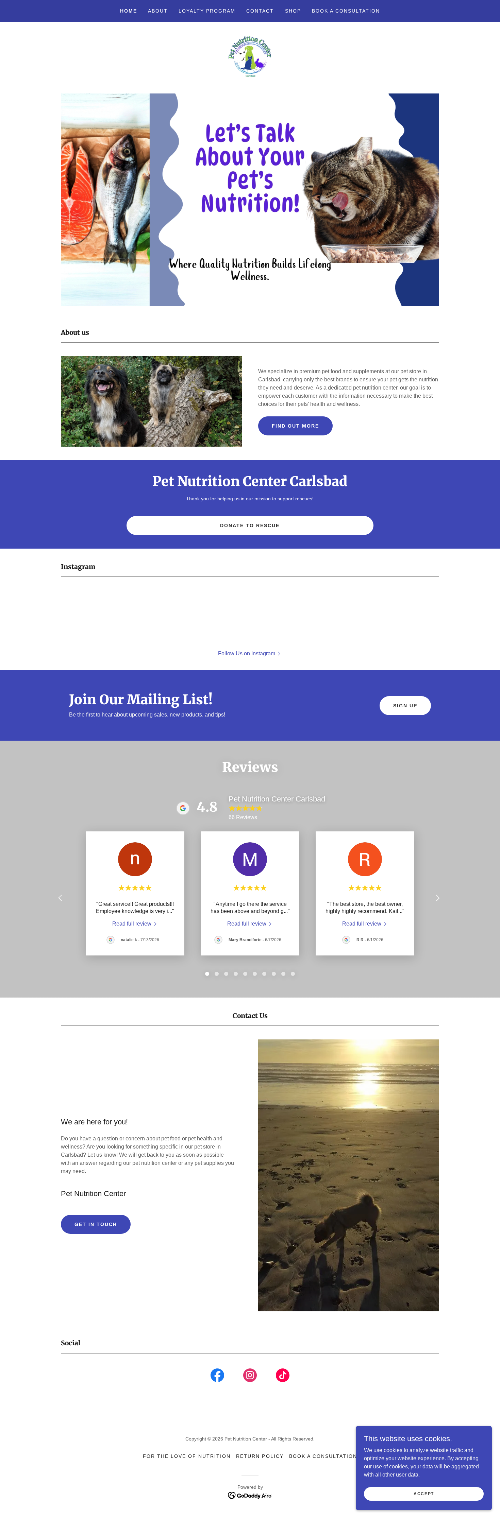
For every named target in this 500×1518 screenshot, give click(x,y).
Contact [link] (260, 11)
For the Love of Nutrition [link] (187, 1456)
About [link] (158, 11)
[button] (250, 653)
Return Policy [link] (259, 1456)
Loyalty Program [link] (207, 11)
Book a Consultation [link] (346, 11)
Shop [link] (293, 11)
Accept (424, 1493)
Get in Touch (95, 1224)
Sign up (405, 705)
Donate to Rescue (250, 525)
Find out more (295, 426)
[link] (250, 57)
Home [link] (128, 11)
